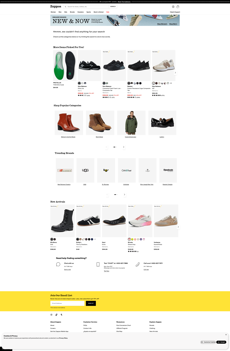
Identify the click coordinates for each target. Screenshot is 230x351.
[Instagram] (51, 315)
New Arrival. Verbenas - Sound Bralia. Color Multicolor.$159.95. (166, 227)
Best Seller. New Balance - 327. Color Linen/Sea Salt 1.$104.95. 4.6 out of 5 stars (163, 73)
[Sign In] (173, 6)
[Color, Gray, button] (134, 83)
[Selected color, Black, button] (79, 83)
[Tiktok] (56, 315)
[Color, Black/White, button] (140, 83)
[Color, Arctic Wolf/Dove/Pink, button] (138, 239)
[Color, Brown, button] (131, 83)
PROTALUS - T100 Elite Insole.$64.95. (64, 69)
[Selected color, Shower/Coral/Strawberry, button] (129, 239)
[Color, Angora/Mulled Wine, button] (165, 83)
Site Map (119, 331)
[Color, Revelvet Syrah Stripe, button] (86, 239)
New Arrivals (154, 331)
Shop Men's (173, 24)
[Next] (175, 72)
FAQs (85, 325)
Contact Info (87, 328)
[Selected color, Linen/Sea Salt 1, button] (153, 83)
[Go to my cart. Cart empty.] (178, 6)
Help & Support (175, 12)
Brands (152, 325)
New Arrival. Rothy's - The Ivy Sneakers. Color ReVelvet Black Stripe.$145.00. (88, 227)
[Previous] (106, 147)
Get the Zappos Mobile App (59, 331)
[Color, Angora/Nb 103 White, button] (167, 83)
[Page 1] (115, 194)
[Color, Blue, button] (82, 83)
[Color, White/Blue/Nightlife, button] (132, 239)
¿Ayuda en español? (89, 331)
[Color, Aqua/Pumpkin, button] (106, 83)
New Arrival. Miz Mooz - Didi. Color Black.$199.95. (62, 227)
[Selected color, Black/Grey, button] (104, 83)
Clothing (152, 328)
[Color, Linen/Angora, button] (159, 83)
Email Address (57, 303)
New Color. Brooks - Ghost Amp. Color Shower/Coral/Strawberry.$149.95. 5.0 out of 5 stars (140, 228)
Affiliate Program (121, 328)
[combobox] (86, 6)
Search (113, 6)
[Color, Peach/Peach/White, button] (135, 239)
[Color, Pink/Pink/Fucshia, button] (143, 239)
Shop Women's (162, 24)
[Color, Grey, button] (85, 83)
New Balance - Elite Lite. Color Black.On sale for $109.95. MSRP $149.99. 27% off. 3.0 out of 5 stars (89, 73)
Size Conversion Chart (123, 325)
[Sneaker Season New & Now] (115, 20)
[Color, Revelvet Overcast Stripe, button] (92, 239)
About (52, 325)
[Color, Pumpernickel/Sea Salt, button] (156, 83)
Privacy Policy (63, 338)
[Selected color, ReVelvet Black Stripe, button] (77, 239)
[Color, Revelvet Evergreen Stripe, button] (89, 239)
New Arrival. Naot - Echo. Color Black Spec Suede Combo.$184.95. (114, 227)
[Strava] (61, 315)
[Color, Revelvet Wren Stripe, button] (80, 239)
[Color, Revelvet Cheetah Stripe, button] (83, 239)
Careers (53, 328)
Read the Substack (124, 2)
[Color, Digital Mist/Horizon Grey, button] (162, 83)
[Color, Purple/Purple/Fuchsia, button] (140, 239)
